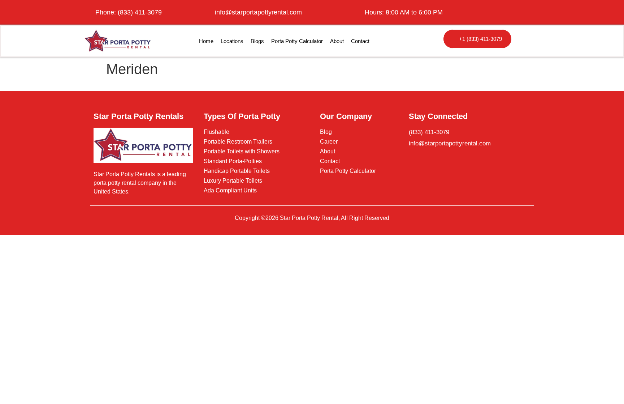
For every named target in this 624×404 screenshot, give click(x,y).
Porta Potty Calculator (297, 41)
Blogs (257, 41)
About (337, 41)
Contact (360, 41)
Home (206, 41)
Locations (232, 41)
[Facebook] (495, 12)
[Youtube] (530, 12)
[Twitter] (513, 12)
